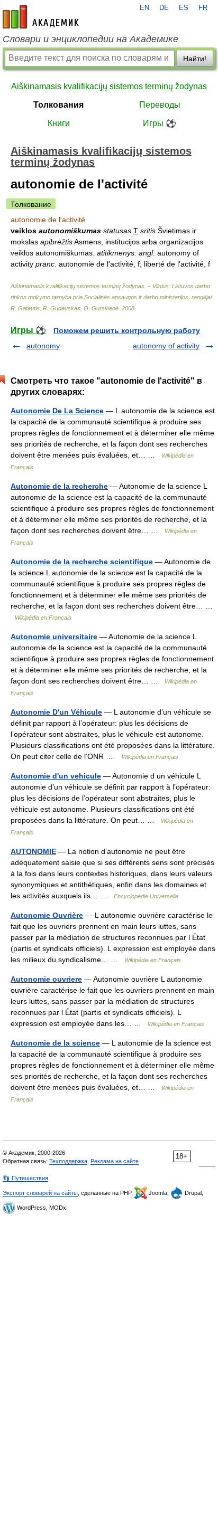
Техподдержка (68, 1161)
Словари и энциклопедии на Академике (90, 39)
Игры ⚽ (159, 123)
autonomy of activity (166, 345)
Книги (59, 123)
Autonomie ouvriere (46, 979)
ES (183, 8)
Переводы (159, 104)
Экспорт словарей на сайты (40, 1193)
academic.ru (41, 17)
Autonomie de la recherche (59, 486)
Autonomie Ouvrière (47, 915)
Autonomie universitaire (54, 636)
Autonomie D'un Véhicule (56, 712)
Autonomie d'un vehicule (56, 776)
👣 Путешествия (25, 1178)
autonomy (43, 345)
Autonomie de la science (55, 1043)
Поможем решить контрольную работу (126, 330)
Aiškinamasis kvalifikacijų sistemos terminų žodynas (109, 86)
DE (164, 8)
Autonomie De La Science (57, 410)
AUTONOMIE (33, 851)
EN (144, 8)
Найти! (194, 58)
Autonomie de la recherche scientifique (82, 561)
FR (202, 8)
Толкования (58, 104)
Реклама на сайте (114, 1161)
